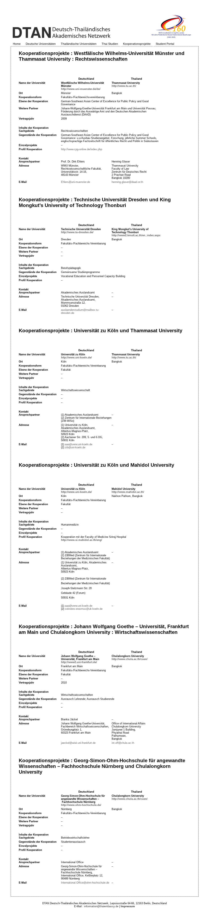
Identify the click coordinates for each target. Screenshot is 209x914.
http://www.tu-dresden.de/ (77, 232)
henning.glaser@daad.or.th (127, 181)
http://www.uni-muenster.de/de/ (80, 89)
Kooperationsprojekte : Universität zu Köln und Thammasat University (100, 330)
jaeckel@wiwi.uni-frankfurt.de (78, 742)
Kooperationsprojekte (137, 43)
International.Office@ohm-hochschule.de (85, 882)
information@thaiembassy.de (101, 906)
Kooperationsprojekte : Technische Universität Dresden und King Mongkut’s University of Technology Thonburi (95, 202)
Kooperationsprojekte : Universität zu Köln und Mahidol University (96, 465)
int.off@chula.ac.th (123, 742)
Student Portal (165, 43)
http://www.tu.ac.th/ (124, 85)
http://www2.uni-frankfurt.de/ (79, 662)
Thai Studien (110, 43)
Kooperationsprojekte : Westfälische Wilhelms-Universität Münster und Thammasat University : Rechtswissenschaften (102, 56)
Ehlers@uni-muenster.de (75, 181)
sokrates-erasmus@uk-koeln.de (83, 608)
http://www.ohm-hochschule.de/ (81, 805)
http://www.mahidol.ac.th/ (128, 491)
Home (17, 43)
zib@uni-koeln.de (75, 447)
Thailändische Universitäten (79, 43)
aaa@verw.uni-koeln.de (78, 444)
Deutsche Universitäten (41, 43)
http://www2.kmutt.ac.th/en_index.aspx (136, 235)
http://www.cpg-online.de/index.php (81, 149)
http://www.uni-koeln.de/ (76, 357)
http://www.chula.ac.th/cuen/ (130, 659)
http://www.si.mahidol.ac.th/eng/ (81, 539)
